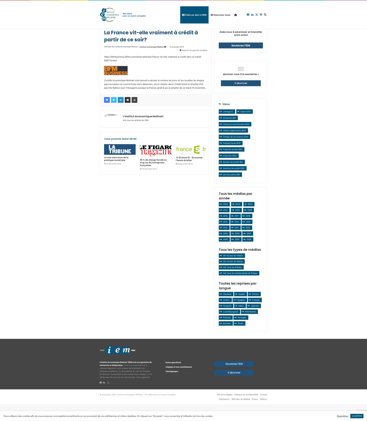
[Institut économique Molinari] (123, 15)
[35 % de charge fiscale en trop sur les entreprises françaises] (155, 150)
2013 (248, 222)
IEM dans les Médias (241, 399)
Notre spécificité (173, 362)
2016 (248, 216)
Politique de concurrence (235, 137)
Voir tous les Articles (232, 267)
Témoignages (172, 371)
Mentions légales (224, 394)
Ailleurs (263, 399)
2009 (225, 233)
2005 (237, 239)
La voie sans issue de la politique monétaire (116, 159)
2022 (250, 204)
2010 (248, 227)
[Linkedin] (105, 382)
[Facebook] (101, 382)
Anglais (241, 294)
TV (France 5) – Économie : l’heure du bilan (189, 159)
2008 (237, 233)
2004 (249, 239)
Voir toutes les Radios (233, 261)
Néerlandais (250, 311)
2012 (225, 227)
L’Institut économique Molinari (151, 47)
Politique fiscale (231, 143)
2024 (225, 204)
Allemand (227, 294)
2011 (237, 227)
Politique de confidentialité (246, 394)
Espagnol (241, 300)
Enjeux (255, 399)
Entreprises (229, 118)
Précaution (230, 156)
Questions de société (233, 168)
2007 (249, 233)
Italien (241, 306)
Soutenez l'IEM (234, 364)
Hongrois (227, 306)
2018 (225, 216)
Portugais (242, 317)
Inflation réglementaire (234, 130)
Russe (240, 323)
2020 (237, 210)
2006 (225, 239)
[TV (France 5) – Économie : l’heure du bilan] (191, 149)
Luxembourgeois (230, 311)
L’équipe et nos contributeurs (179, 367)
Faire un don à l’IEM (196, 14)
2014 (237, 222)
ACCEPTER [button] (357, 416)
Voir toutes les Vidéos (233, 255)
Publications (224, 399)
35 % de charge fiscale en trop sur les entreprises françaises (153, 162)
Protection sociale (232, 149)
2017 (237, 216)
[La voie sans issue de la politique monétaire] (120, 149)
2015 (225, 222)
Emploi (246, 112)
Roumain (227, 323)
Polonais (227, 317)
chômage (228, 112)
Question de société (233, 162)
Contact (263, 394)
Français (256, 300)
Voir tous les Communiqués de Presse (240, 273)
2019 (249, 210)
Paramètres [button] (342, 416)
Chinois (255, 294)
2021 (225, 210)
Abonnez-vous (221, 14)
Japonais (255, 306)
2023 (237, 204)
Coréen (226, 300)
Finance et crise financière (236, 124)
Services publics (231, 174)
